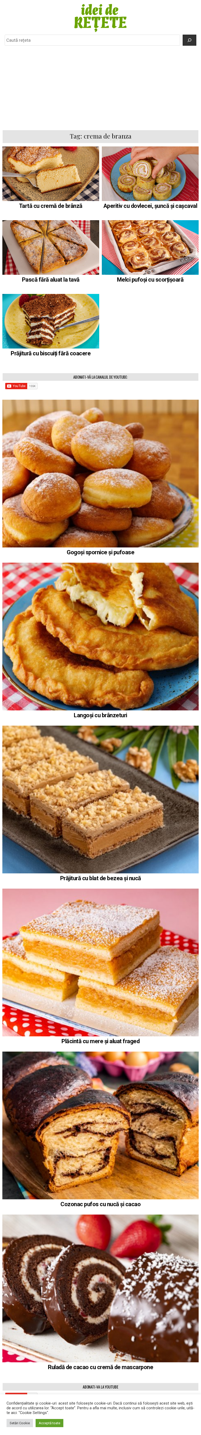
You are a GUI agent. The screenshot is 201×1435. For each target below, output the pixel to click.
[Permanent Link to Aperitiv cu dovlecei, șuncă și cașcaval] (150, 173)
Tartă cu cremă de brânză (50, 206)
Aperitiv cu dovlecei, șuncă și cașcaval (150, 206)
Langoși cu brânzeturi (100, 715)
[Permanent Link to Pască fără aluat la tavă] (50, 247)
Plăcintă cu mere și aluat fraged (100, 1041)
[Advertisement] (100, 87)
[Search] (189, 40)
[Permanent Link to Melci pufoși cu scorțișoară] (150, 247)
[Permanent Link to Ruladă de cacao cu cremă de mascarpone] (100, 1288)
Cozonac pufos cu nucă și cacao (100, 1204)
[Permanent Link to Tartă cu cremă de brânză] (50, 173)
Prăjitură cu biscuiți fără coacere (51, 353)
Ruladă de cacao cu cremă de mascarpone (100, 1367)
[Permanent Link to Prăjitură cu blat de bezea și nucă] (100, 799)
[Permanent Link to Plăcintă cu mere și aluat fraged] (100, 962)
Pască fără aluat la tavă (51, 279)
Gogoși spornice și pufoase (100, 552)
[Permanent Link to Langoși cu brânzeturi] (100, 636)
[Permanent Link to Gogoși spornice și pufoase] (100, 473)
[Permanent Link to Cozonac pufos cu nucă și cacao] (100, 1125)
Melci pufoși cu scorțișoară (150, 279)
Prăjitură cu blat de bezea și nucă (100, 878)
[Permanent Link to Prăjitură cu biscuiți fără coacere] (50, 321)
